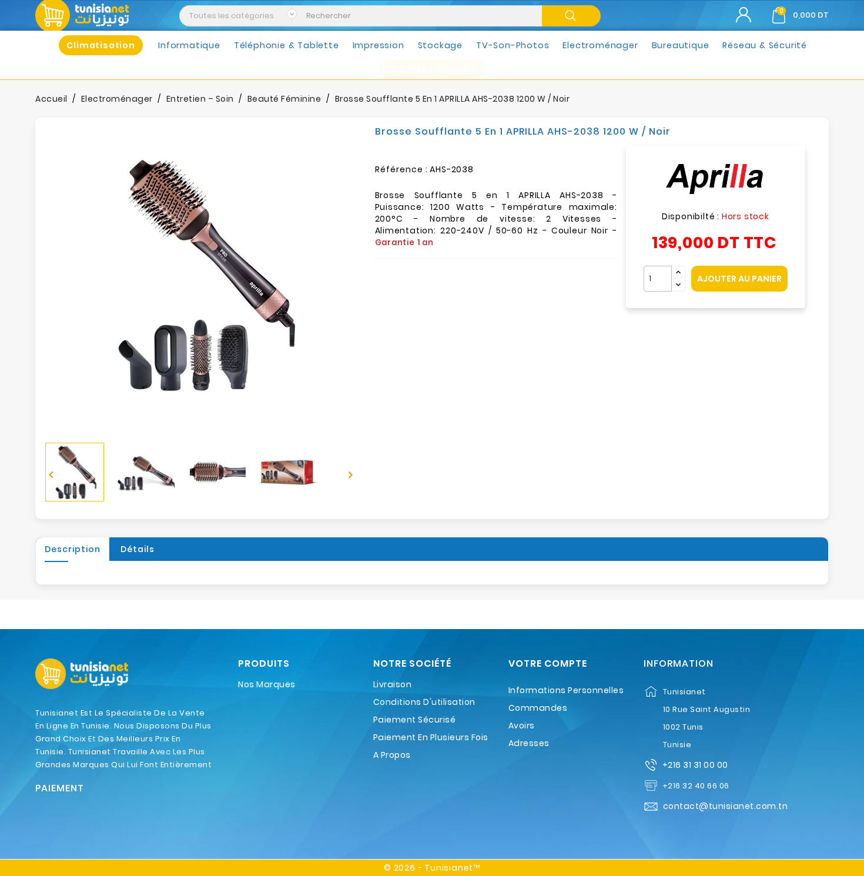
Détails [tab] (137, 549)
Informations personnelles (566, 690)
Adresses (529, 743)
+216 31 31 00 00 (695, 765)
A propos (392, 755)
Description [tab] (73, 549)
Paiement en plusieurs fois (430, 737)
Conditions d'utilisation (424, 702)
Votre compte (547, 663)
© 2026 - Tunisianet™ (432, 868)
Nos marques (267, 684)
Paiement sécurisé (414, 719)
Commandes (538, 708)
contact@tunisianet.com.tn (725, 806)
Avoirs (521, 725)
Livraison (392, 684)
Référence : (401, 169)
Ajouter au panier (739, 279)
